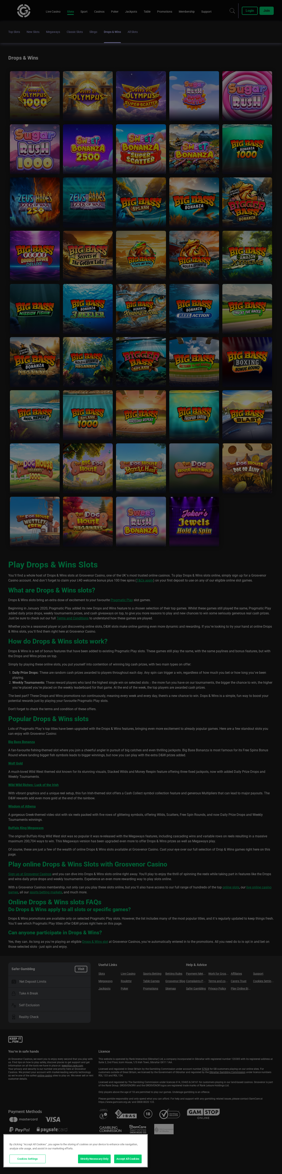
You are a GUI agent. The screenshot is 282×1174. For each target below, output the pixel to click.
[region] (75, 1150)
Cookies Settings (27, 1158)
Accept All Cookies (127, 1158)
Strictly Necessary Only (94, 1158)
